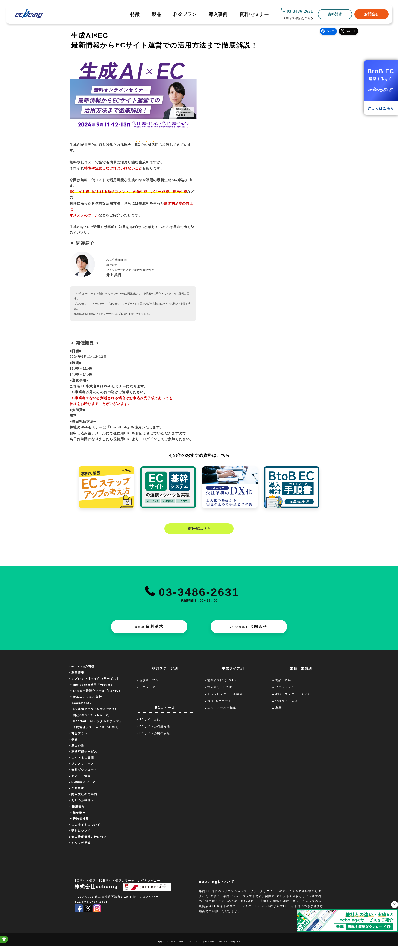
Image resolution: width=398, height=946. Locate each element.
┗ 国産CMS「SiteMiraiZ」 (90, 715)
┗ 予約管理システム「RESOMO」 (94, 727)
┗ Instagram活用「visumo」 (92, 684)
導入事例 (218, 14)
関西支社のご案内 (84, 794)
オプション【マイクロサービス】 (95, 678)
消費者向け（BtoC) (221, 680)
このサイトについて (85, 824)
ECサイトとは (149, 719)
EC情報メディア (83, 782)
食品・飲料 (283, 680)
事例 (74, 739)
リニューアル (149, 687)
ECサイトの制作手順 (154, 733)
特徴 (135, 14)
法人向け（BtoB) (220, 687)
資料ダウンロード (84, 769)
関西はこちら (304, 18)
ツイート (351, 31)
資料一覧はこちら (199, 528)
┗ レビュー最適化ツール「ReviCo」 (96, 690)
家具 (278, 707)
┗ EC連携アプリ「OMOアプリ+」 (94, 709)
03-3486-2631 (300, 11)
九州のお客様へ (82, 800)
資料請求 (335, 14)
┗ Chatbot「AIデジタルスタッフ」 (96, 721)
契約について (81, 830)
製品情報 (77, 672)
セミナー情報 (81, 776)
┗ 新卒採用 (77, 812)
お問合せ (371, 14)
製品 (156, 14)
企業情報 (288, 18)
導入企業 (77, 745)
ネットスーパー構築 (221, 707)
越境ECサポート (219, 701)
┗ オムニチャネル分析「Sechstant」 (85, 699)
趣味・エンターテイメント (294, 694)
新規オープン (149, 680)
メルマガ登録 (81, 842)
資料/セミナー (254, 14)
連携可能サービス (84, 751)
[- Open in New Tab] (79, 911)
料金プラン (185, 14)
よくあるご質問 (82, 757)
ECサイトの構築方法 (154, 726)
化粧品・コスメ (286, 701)
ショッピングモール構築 (225, 694)
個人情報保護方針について (90, 836)
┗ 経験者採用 (79, 818)
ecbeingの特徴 (83, 666)
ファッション (285, 687)
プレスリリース (82, 763)
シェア (330, 31)
